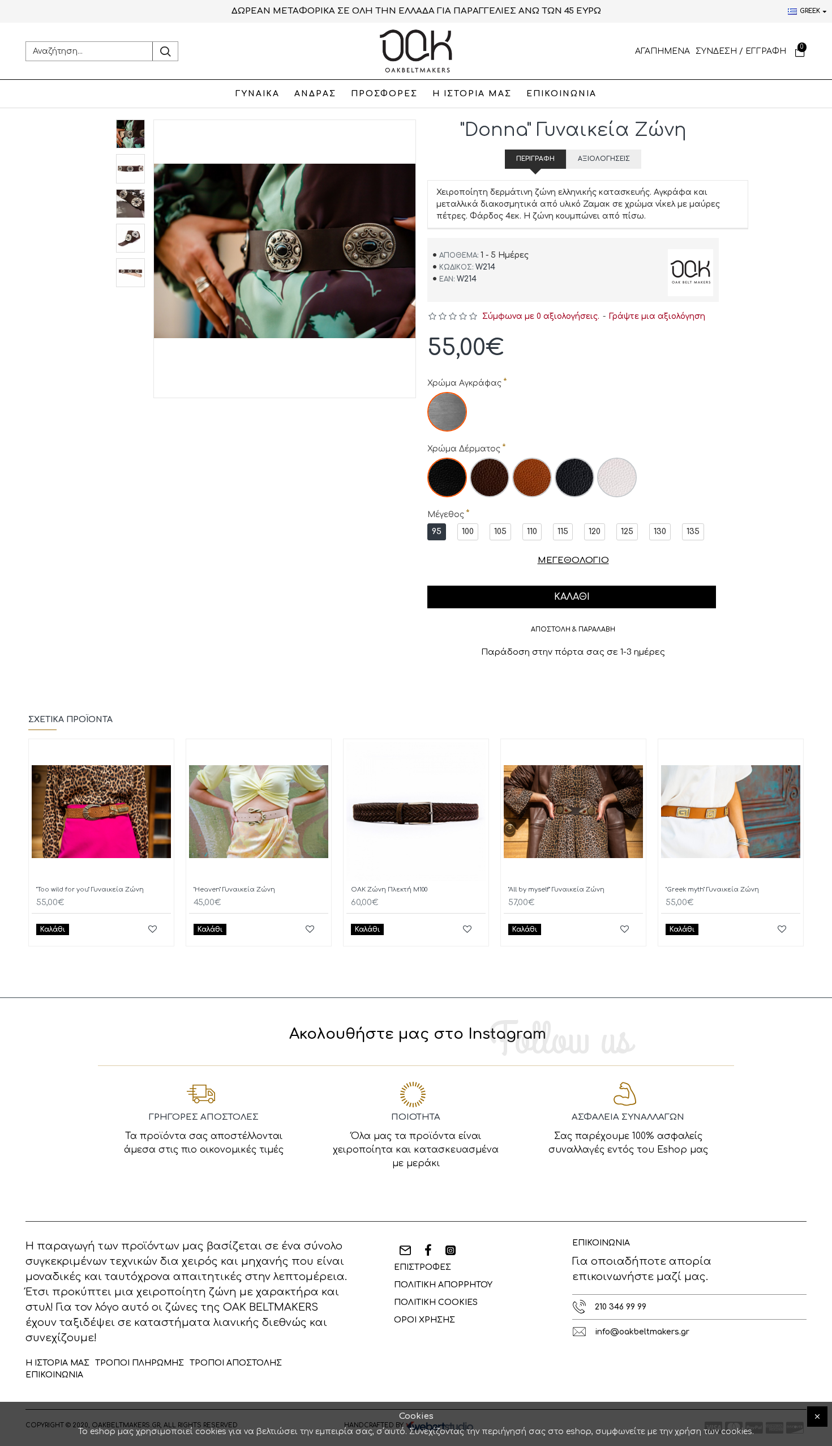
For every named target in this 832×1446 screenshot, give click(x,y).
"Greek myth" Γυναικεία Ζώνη (712, 889)
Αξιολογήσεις (604, 159)
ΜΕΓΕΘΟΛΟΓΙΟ (573, 560)
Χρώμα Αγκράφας (464, 383)
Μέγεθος (445, 514)
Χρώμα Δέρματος (463, 449)
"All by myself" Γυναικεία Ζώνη (556, 889)
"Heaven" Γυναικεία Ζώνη (234, 889)
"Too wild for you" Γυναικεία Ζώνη (90, 889)
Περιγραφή (535, 159)
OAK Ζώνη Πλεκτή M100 (389, 889)
